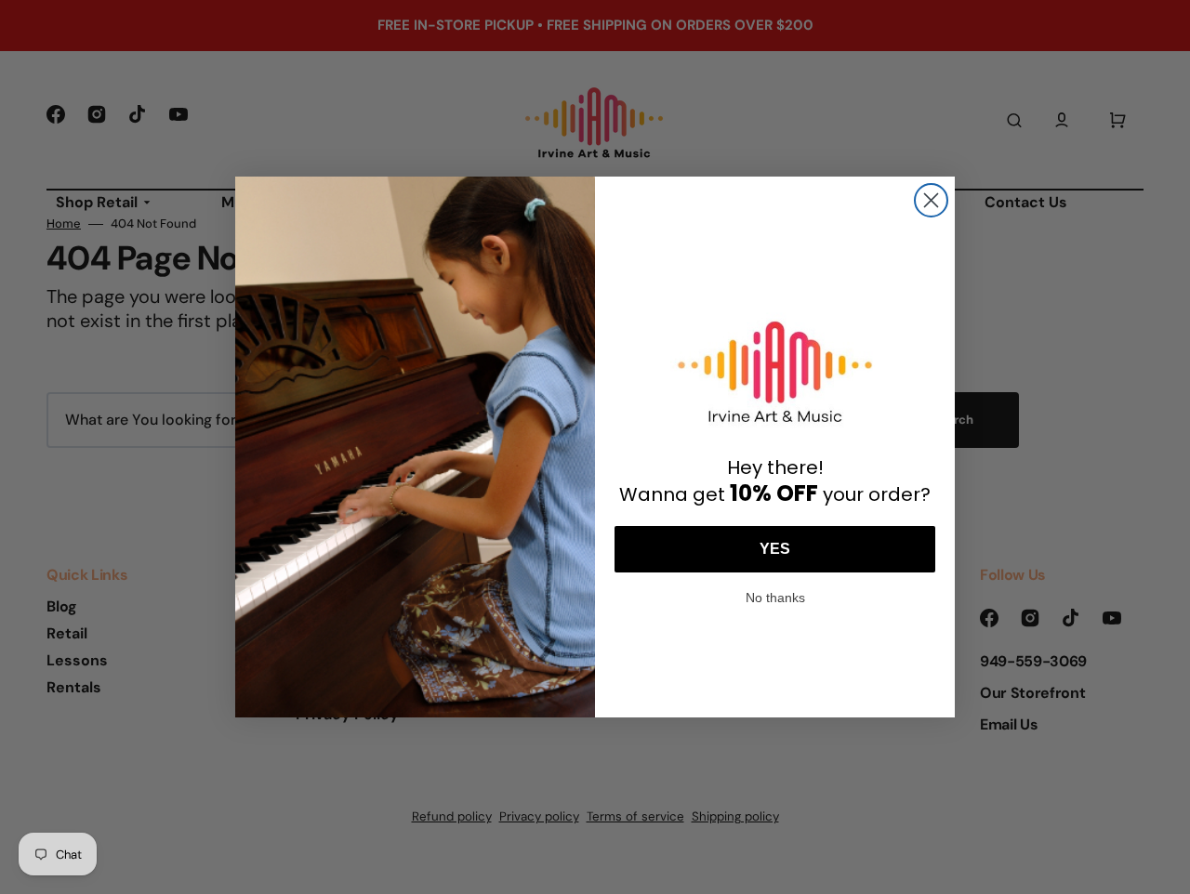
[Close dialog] (931, 200)
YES (775, 549)
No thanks (775, 595)
